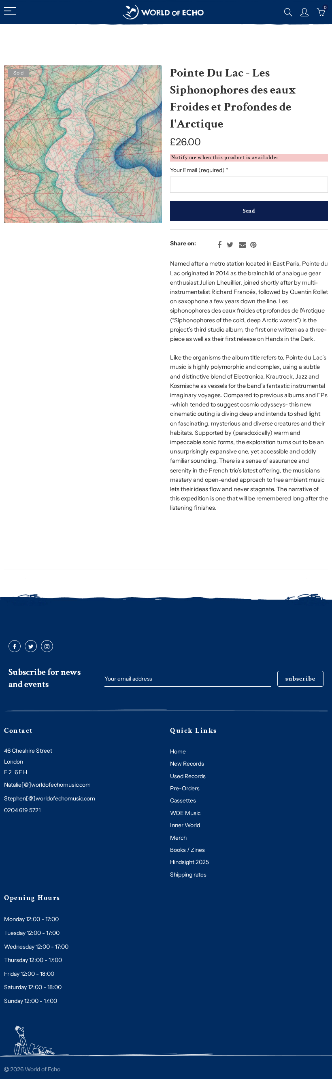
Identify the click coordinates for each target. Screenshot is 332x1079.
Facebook (219, 245)
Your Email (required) (199, 170)
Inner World (185, 825)
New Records (187, 763)
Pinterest (253, 245)
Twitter (230, 245)
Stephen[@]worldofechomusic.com (49, 798)
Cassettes (183, 800)
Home (178, 751)
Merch (178, 837)
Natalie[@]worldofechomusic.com (47, 784)
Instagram (47, 647)
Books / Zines (187, 849)
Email (242, 245)
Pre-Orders (185, 788)
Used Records (188, 776)
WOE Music (185, 813)
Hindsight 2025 (189, 862)
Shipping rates (188, 874)
